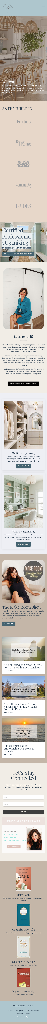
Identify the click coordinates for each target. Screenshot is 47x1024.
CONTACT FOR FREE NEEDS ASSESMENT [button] (18, 254)
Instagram (19, 1010)
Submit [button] (23, 811)
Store (28, 1013)
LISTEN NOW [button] (8, 624)
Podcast (20, 1013)
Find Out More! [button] (23, 466)
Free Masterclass (32, 1010)
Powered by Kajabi (23, 1017)
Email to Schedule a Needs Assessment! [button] (23, 383)
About (10, 1010)
